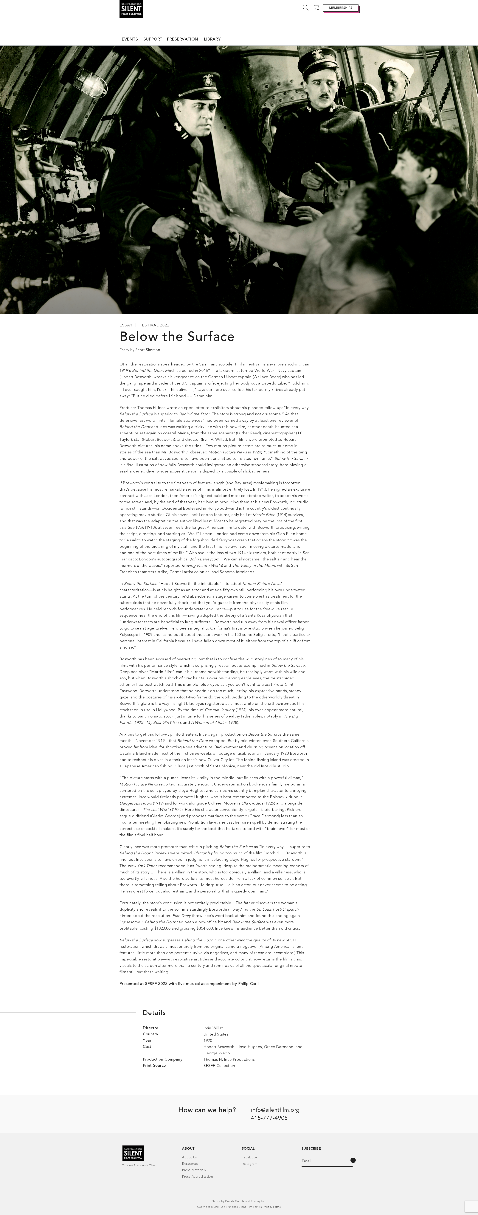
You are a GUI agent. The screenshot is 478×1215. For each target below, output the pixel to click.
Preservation (182, 40)
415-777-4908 (269, 1118)
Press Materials (194, 1170)
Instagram (249, 1164)
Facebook (250, 1157)
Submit (353, 1160)
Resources (190, 1164)
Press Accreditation (197, 1176)
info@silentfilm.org (275, 1110)
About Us (189, 1157)
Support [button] (153, 40)
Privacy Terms (272, 1207)
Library (212, 40)
